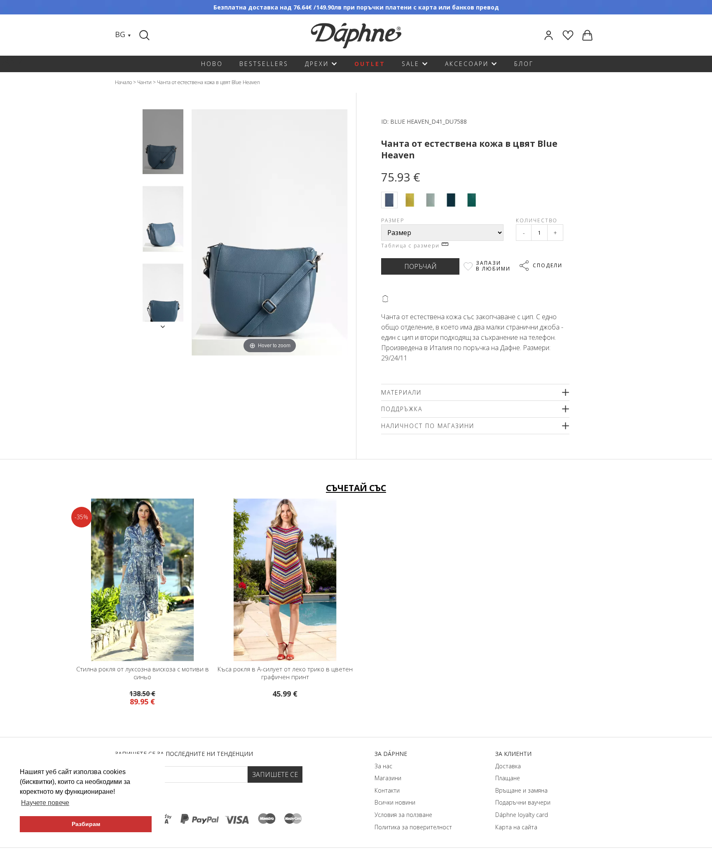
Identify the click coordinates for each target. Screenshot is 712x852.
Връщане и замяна (521, 790)
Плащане (507, 778)
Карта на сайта (516, 827)
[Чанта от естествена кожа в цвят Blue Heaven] (163, 141)
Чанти (144, 82)
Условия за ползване (403, 815)
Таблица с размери (411, 245)
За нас (383, 766)
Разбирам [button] (86, 824)
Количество (536, 220)
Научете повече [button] (45, 802)
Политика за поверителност (413, 827)
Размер (392, 220)
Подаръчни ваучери (522, 802)
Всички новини (395, 802)
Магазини (388, 778)
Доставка (508, 766)
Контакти (387, 790)
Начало (123, 82)
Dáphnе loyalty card (521, 815)
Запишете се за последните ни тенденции (184, 754)
